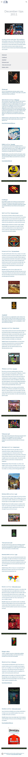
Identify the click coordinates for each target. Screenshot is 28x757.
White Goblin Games (16, 586)
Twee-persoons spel (6, 64)
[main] (14, 12)
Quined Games (16, 447)
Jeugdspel (4, 59)
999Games (16, 99)
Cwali (16, 494)
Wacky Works (16, 328)
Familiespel (4, 57)
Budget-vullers (5, 67)
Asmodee (13, 144)
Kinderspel (4, 54)
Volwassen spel (5, 62)
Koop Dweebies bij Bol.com (7, 722)
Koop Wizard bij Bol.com (7, 682)
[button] (1, 2)
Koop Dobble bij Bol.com (7, 160)
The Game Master (15, 251)
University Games (14, 213)
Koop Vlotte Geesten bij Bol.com (8, 123)
